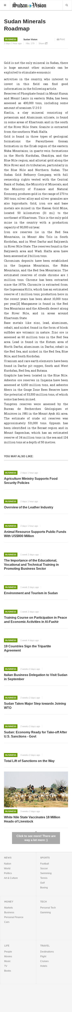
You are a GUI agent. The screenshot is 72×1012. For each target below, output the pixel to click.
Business (10, 39)
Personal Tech (48, 907)
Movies (8, 956)
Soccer (44, 868)
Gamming (45, 912)
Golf (42, 882)
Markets (8, 907)
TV (5, 966)
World (7, 868)
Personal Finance (13, 917)
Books (7, 970)
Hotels (43, 966)
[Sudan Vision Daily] (29, 5)
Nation (7, 863)
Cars (6, 922)
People (8, 951)
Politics (8, 873)
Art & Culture (11, 878)
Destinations (47, 951)
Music (7, 961)
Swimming (46, 873)
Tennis (43, 878)
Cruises (44, 961)
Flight (43, 956)
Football (44, 863)
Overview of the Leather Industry (28, 507)
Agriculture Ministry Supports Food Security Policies (31, 481)
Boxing (44, 887)
